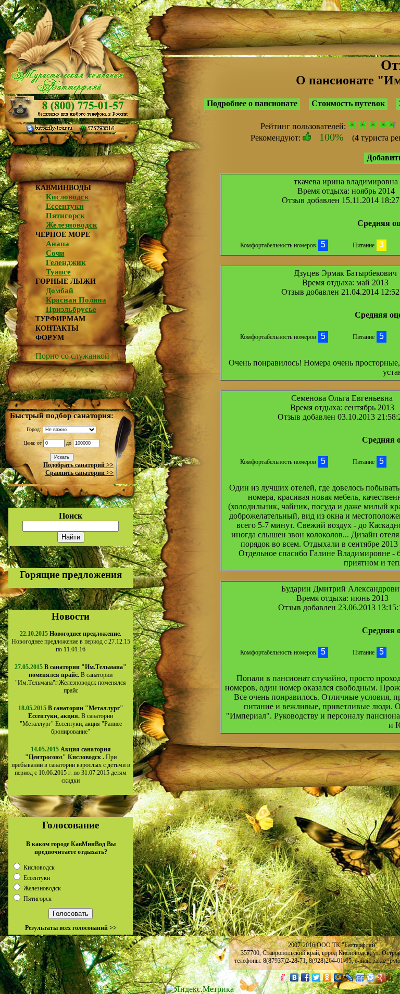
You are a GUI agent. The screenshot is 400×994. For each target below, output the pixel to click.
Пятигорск (65, 215)
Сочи (55, 253)
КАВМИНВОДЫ (63, 188)
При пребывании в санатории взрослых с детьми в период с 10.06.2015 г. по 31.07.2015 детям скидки (70, 765)
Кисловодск (67, 197)
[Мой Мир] (338, 977)
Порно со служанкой (72, 355)
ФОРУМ (49, 338)
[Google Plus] (382, 977)
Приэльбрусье (71, 309)
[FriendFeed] (360, 977)
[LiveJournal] (349, 977)
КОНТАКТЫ (57, 328)
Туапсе (58, 272)
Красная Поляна (76, 300)
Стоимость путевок (348, 103)
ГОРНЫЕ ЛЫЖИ (65, 281)
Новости (71, 616)
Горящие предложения (71, 574)
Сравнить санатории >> (79, 472)
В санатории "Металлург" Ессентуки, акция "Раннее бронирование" (71, 719)
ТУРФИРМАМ (60, 319)
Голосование (70, 825)
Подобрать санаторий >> (78, 465)
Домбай (59, 290)
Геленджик (66, 262)
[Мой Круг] (371, 977)
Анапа (57, 244)
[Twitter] (316, 977)
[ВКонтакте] (294, 977)
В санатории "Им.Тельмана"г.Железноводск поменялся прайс (71, 678)
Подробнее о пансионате (252, 103)
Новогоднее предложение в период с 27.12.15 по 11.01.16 (70, 641)
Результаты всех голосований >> (71, 928)
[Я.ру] (283, 977)
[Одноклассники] (327, 977)
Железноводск (71, 225)
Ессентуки (65, 206)
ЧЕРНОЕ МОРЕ (62, 234)
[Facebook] (305, 977)
